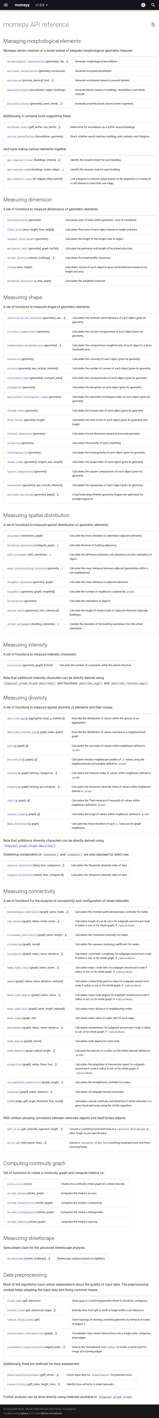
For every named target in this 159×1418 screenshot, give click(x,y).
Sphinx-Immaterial (51, 1413)
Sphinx (24, 1413)
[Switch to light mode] (143, 5)
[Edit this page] (153, 24)
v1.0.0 (39, 5)
